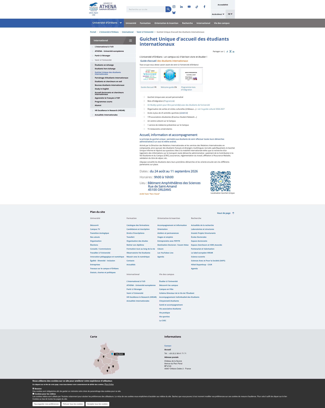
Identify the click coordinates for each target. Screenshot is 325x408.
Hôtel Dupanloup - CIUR (201, 264)
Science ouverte (198, 256)
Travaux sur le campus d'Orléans (104, 268)
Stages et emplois (165, 237)
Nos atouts (95, 237)
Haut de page (223, 213)
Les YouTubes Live (165, 253)
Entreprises (95, 264)
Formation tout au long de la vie (141, 249)
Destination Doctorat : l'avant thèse (173, 245)
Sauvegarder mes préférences (46, 404)
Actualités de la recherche (202, 225)
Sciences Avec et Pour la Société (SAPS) (208, 260)
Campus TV (95, 229)
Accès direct (217, 14)
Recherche (187, 23)
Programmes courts (103, 102)
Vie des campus (222, 23)
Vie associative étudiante (170, 308)
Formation (145, 23)
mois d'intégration (188, 88)
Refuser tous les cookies (73, 404)
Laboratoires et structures (202, 229)
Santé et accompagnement (171, 305)
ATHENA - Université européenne (109, 51)
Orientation (162, 229)
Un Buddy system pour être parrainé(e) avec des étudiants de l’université (179, 105)
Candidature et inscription (138, 229)
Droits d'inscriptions (135, 233)
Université (131, 23)
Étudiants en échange (104, 65)
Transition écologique (99, 233)
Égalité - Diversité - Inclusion (102, 260)
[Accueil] (94, 6)
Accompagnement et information (172, 225)
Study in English (102, 89)
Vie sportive (164, 316)
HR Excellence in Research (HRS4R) (110, 110)
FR (229, 14)
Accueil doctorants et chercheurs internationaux (109, 93)
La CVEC (162, 320)
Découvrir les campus (168, 285)
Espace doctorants (199, 241)
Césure (160, 249)
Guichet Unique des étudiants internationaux (108, 73)
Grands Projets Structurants (203, 233)
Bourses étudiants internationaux (109, 85)
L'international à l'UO (104, 46)
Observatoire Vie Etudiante (138, 253)
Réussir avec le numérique (138, 256)
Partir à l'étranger (102, 55)
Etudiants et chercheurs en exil (108, 81)
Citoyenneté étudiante (169, 301)
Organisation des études (137, 241)
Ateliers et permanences (168, 233)
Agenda (160, 256)
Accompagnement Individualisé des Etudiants (179, 297)
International (203, 23)
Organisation (95, 241)
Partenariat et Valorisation (202, 249)
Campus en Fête (166, 289)
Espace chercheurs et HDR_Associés (206, 245)
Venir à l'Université (145, 32)
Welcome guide (167, 87)
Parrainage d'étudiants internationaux (111, 78)
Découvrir (94, 225)
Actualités (131, 264)
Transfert (130, 237)
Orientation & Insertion (166, 23)
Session (38, 388)
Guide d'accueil (147, 87)
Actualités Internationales (106, 115)
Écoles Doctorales (198, 237)
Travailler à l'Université (100, 253)
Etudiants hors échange (105, 69)
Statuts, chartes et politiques (103, 272)
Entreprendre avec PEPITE (168, 241)
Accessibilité (223, 5)
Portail (93, 32)
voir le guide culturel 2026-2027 (211, 109)
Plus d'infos (109, 384)
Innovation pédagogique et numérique (107, 256)
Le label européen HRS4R (202, 253)
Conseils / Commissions (100, 249)
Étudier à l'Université (168, 281)
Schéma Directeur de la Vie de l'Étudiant (176, 293)
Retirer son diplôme (135, 245)
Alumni (98, 105)
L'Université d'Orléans (109, 32)
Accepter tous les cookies (97, 404)
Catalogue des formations (138, 225)
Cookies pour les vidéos (45, 394)
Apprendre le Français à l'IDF (107, 98)
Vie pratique (164, 312)
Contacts (130, 260)
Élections (94, 245)
